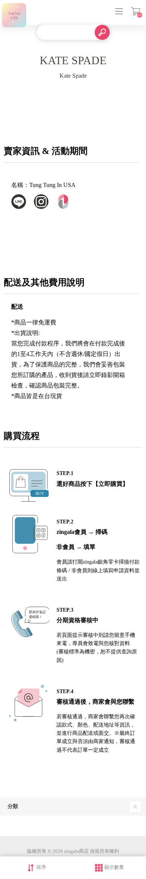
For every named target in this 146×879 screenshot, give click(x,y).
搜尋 (102, 32)
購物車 (135, 11)
